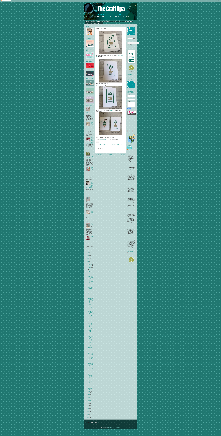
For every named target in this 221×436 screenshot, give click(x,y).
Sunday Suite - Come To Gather (90, 303)
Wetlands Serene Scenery (91, 198)
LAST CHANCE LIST (116, 21)
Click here (111, 110)
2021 (88, 259)
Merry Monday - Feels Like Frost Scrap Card (91, 300)
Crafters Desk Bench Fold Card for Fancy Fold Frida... (90, 344)
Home (110, 154)
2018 (88, 403)
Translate (131, 45)
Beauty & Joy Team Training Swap (90, 330)
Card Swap (114, 144)
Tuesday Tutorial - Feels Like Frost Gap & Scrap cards (90, 295)
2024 (88, 255)
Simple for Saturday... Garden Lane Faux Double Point (90, 280)
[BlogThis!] (114, 139)
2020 (88, 261)
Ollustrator (110, 427)
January (89, 401)
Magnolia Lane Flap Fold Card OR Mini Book (91, 313)
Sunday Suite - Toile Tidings (90, 277)
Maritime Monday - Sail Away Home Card (90, 385)
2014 (88, 409)
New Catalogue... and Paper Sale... (90, 376)
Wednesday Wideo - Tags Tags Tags (90, 290)
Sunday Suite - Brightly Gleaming (90, 361)
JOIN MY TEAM (89, 23)
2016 (88, 406)
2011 (88, 414)
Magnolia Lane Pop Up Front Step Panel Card (90, 368)
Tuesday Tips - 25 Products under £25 (90, 354)
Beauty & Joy (109, 144)
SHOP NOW (93, 21)
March (89, 398)
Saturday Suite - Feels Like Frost (90, 364)
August (89, 391)
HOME (87, 21)
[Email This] (112, 139)
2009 (88, 417)
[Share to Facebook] (116, 139)
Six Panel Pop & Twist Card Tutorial (91, 212)
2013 (88, 411)
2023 (88, 256)
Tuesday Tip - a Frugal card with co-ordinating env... (90, 380)
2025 (88, 253)
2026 (88, 252)
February (90, 400)
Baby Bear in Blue (91, 224)
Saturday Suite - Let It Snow (90, 340)
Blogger (118, 427)
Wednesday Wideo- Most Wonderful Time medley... (90, 320)
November (90, 265)
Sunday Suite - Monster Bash (90, 337)
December (90, 264)
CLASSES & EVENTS (98, 23)
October (89, 267)
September (90, 268)
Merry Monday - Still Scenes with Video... (91, 357)
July (89, 392)
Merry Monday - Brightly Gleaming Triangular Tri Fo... (91, 273)
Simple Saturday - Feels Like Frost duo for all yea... (90, 308)
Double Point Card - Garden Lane (90, 285)
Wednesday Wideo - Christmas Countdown (90, 350)
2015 (88, 408)
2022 (88, 258)
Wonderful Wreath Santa (91, 238)
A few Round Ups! (90, 389)
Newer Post (99, 154)
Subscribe (131, 60)
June (89, 394)
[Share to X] (115, 139)
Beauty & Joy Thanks (90, 316)
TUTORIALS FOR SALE (127, 21)
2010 (88, 415)
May (89, 395)
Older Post (122, 154)
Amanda (101, 139)
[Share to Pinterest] (117, 139)
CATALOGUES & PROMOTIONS (103, 21)
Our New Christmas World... (90, 372)
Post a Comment (101, 150)
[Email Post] (110, 139)
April (89, 397)
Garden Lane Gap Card (90, 288)
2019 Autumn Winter (102, 144)
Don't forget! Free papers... (90, 334)
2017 (88, 405)
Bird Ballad (90, 347)
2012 (88, 412)
